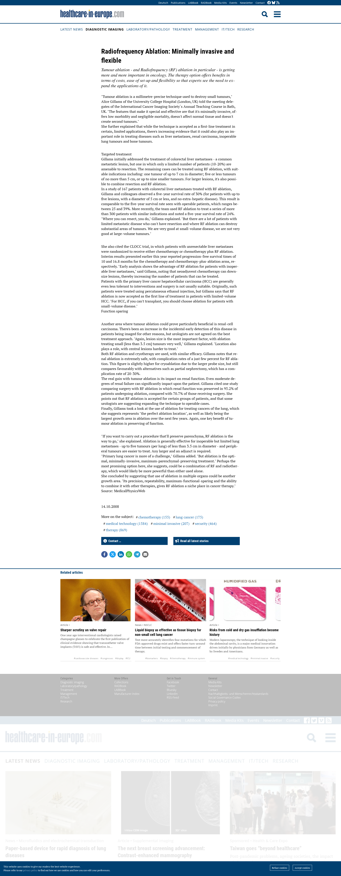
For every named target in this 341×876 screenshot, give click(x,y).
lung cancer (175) (189, 517)
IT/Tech (228, 29)
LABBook (193, 2)
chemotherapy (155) (154, 517)
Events (233, 2)
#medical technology (238, 658)
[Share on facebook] (104, 554)
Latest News (71, 29)
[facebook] (269, 3)
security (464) (206, 523)
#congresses (107, 658)
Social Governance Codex (224, 697)
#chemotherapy (178, 658)
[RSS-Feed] (278, 3)
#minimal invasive (259, 658)
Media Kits (220, 2)
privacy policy (30, 870)
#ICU (128, 658)
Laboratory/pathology (148, 29)
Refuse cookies (279, 867)
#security (275, 658)
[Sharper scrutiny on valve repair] (95, 600)
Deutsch (163, 2)
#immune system (196, 658)
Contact (260, 2)
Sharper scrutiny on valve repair (83, 630)
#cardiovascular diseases (86, 658)
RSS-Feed (173, 697)
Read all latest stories (194, 541)
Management (207, 29)
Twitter (171, 686)
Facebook (173, 682)
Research (245, 29)
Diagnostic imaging (105, 29)
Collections (121, 682)
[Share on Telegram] (137, 554)
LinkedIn (172, 694)
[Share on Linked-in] (121, 554)
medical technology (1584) (127, 523)
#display (119, 658)
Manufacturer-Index (126, 694)
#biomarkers (151, 658)
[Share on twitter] (112, 554)
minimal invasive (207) (171, 523)
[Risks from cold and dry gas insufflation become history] (245, 600)
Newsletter (246, 2)
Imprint (213, 705)
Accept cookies (302, 867)
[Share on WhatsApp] (129, 554)
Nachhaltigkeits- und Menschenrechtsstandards (238, 694)
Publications (178, 2)
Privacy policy (216, 701)
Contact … (114, 541)
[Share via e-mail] (145, 554)
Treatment (182, 29)
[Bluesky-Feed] (273, 3)
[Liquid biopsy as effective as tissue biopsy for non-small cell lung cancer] (170, 600)
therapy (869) (116, 530)
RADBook (206, 2)
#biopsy (164, 658)
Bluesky (171, 690)
